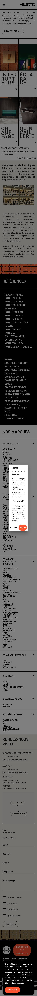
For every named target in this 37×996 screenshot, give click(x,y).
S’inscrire (22, 528)
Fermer (13, 528)
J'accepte (12, 990)
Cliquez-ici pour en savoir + (15, 983)
